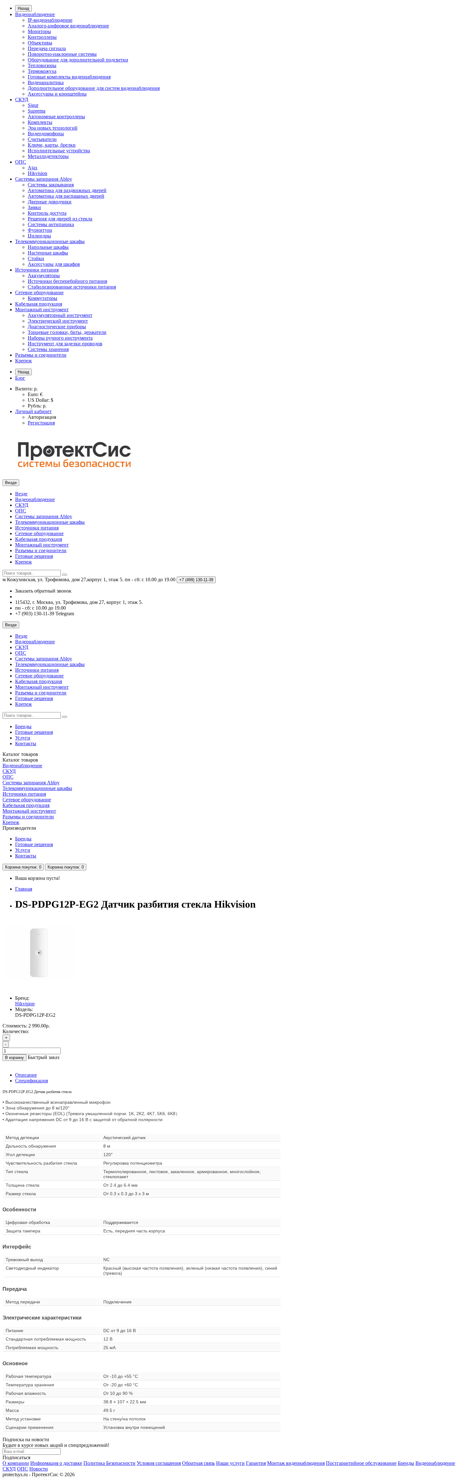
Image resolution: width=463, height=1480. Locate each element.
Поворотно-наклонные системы (62, 54)
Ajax (32, 167)
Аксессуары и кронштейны (57, 94)
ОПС (20, 162)
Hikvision (37, 173)
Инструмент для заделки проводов (65, 343)
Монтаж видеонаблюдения (296, 1463)
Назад (23, 8)
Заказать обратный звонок (43, 591)
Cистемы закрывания (51, 184)
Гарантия (256, 1463)
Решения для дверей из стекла (60, 218)
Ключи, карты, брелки (52, 145)
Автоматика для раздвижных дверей (67, 190)
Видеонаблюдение (35, 14)
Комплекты (40, 122)
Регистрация (41, 422)
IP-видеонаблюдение (50, 20)
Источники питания (37, 269)
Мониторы (39, 31)
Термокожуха (42, 71)
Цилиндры (39, 235)
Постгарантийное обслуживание (361, 1463)
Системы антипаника (51, 224)
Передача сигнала (47, 48)
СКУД (21, 99)
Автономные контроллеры (56, 116)
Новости (38, 1468)
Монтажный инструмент (42, 309)
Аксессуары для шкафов (54, 264)
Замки (34, 207)
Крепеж (23, 360)
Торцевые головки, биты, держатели (67, 332)
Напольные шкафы (48, 247)
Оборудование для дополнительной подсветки (78, 59)
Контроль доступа (47, 213)
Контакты (25, 743)
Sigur (33, 105)
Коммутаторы (42, 298)
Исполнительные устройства (59, 150)
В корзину (14, 1057)
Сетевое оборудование (39, 292)
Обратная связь (198, 1463)
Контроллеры (42, 37)
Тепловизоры (42, 65)
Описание (26, 1075)
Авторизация (42, 417)
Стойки (36, 258)
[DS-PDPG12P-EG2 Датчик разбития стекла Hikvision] (38, 987)
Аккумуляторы (44, 275)
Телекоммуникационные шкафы (50, 241)
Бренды (23, 726)
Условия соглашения (159, 1463)
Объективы (40, 42)
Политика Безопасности (109, 1463)
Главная (23, 889)
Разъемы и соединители (40, 355)
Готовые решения (34, 556)
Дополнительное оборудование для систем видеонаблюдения (94, 88)
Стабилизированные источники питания (72, 287)
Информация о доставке (56, 1463)
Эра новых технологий (52, 128)
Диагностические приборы (57, 326)
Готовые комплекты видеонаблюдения (69, 76)
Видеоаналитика (46, 82)
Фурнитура (40, 230)
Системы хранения (48, 349)
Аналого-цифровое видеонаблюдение (68, 25)
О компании (16, 1463)
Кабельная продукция (38, 304)
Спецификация (31, 1080)
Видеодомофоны (46, 133)
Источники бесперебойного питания (67, 281)
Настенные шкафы (48, 252)
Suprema (36, 111)
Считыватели (42, 139)
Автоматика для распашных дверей (66, 196)
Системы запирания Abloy (43, 179)
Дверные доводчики (49, 201)
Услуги (22, 737)
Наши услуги (230, 1463)
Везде (21, 493)
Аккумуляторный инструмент (60, 315)
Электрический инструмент (58, 321)
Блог (20, 378)
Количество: (16, 1031)
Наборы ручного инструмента (60, 338)
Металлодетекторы (48, 156)
